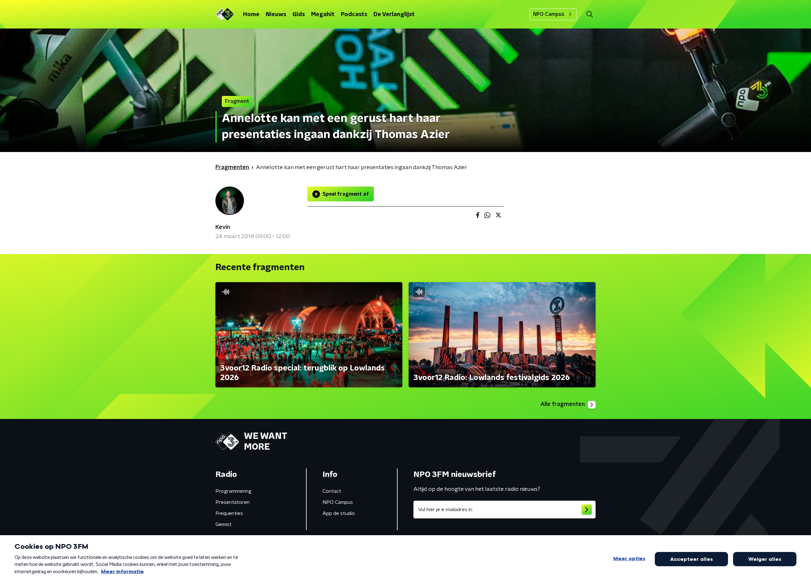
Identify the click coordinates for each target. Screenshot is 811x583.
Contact (331, 491)
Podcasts (354, 14)
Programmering (233, 491)
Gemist (223, 524)
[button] (589, 14)
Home (251, 14)
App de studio (338, 513)
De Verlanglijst (394, 14)
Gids (298, 14)
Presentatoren (232, 502)
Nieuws (276, 14)
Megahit (323, 14)
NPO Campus (549, 14)
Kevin (222, 227)
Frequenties (229, 513)
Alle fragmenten (562, 404)
